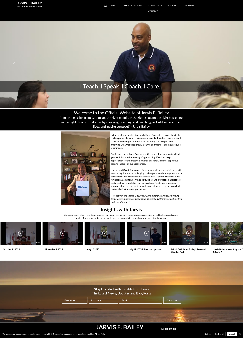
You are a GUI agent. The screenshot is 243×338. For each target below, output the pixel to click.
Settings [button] (208, 334)
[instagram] (162, 329)
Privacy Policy (100, 334)
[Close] (239, 334)
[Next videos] (239, 232)
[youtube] (174, 329)
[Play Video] (20, 233)
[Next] (229, 64)
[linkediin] (170, 329)
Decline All (219, 334)
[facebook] (166, 329)
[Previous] (14, 64)
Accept (232, 334)
